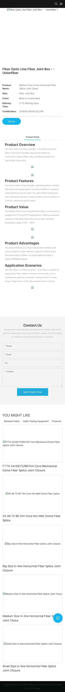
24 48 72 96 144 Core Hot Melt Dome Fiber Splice (32, 518)
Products (56, 421)
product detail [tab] (32, 137)
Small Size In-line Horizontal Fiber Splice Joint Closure (29, 668)
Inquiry (11, 121)
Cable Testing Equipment (36, 421)
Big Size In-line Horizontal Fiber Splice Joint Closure (32, 568)
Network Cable (11, 421)
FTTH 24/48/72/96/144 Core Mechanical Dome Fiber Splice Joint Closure (30, 468)
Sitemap (36, 688)
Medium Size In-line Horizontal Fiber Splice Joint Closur (31, 618)
